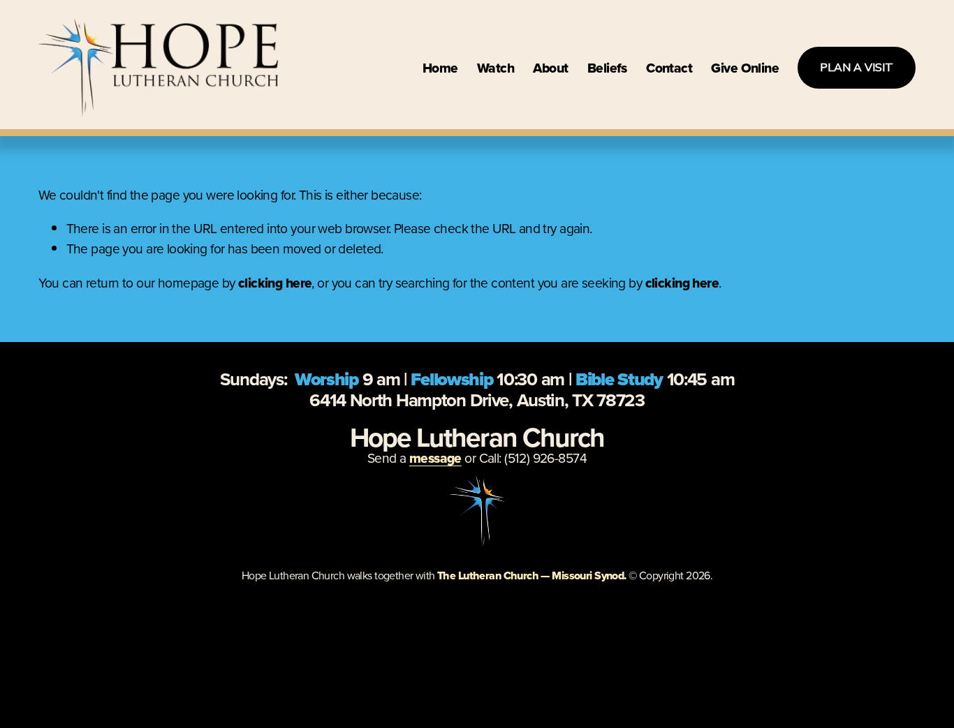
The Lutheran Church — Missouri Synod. (531, 575)
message (435, 458)
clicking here (274, 282)
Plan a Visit (856, 67)
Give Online (745, 67)
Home (440, 67)
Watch (495, 67)
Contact (669, 67)
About (550, 67)
